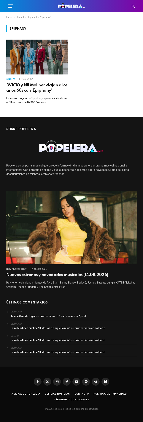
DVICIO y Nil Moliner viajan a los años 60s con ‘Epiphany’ (37, 88)
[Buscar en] (133, 6)
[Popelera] (71, 6)
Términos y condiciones (71, 399)
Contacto (81, 393)
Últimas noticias (57, 393)
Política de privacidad (110, 393)
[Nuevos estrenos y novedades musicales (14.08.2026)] (71, 227)
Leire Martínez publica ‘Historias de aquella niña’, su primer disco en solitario (58, 328)
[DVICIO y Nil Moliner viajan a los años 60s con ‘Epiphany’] (37, 57)
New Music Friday (16, 269)
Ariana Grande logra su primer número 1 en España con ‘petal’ (48, 316)
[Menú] (10, 6)
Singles (10, 79)
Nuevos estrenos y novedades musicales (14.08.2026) (57, 275)
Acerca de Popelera (26, 393)
